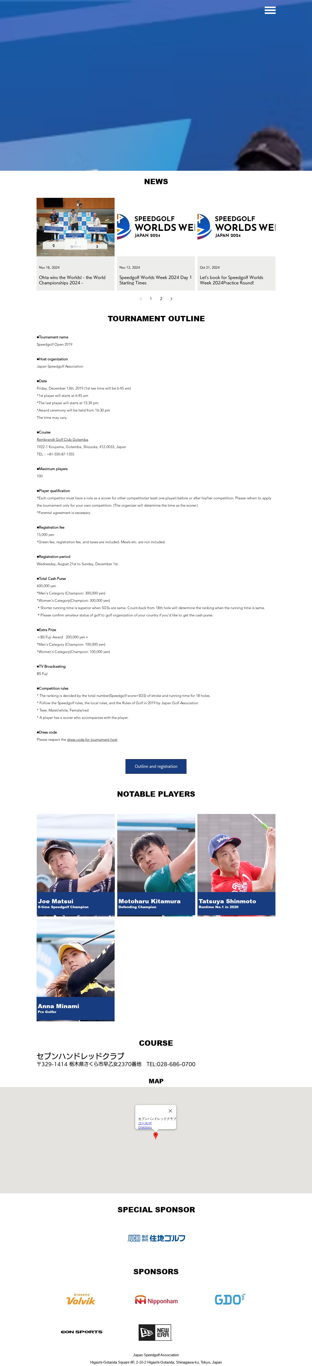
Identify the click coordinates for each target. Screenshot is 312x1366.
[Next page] (171, 298)
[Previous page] (140, 298)
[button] (270, 10)
